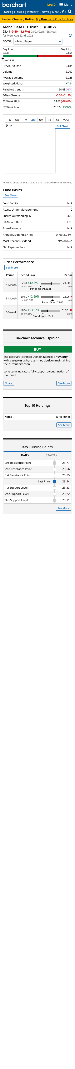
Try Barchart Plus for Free (54, 19)
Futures (19, 12)
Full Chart (62, 126)
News (45, 12)
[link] (70, 36)
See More (10, 195)
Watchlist (33, 12)
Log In (51, 4)
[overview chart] (37, 154)
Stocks (7, 12)
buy (37, 349)
